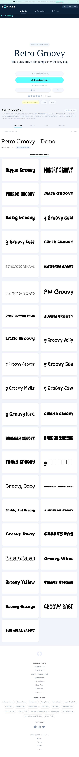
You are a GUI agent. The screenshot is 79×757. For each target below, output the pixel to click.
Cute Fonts (8, 707)
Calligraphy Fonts (8, 702)
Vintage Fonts (32, 707)
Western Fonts (22, 711)
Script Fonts (33, 702)
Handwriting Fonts (70, 702)
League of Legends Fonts (39, 711)
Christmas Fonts (67, 707)
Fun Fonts (55, 707)
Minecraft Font (39, 670)
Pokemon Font (39, 678)
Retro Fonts (44, 707)
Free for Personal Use (30, 102)
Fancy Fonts (45, 702)
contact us (59, 2)
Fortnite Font (39, 692)
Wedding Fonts (10, 711)
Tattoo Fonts (56, 702)
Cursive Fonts (21, 702)
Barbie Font (39, 689)
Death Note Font (39, 667)
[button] (70, 6)
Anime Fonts (55, 711)
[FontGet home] (8, 6)
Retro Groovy (43, 114)
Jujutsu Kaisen (39, 681)
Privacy (39, 738)
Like (33, 90)
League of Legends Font (39, 674)
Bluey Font (39, 685)
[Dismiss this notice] (77, 1)
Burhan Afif (71, 110)
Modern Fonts (20, 707)
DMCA (40, 749)
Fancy (44, 102)
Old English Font (68, 711)
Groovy (52, 102)
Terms (39, 742)
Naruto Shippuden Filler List (33, 716)
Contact (39, 746)
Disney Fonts (49, 716)
